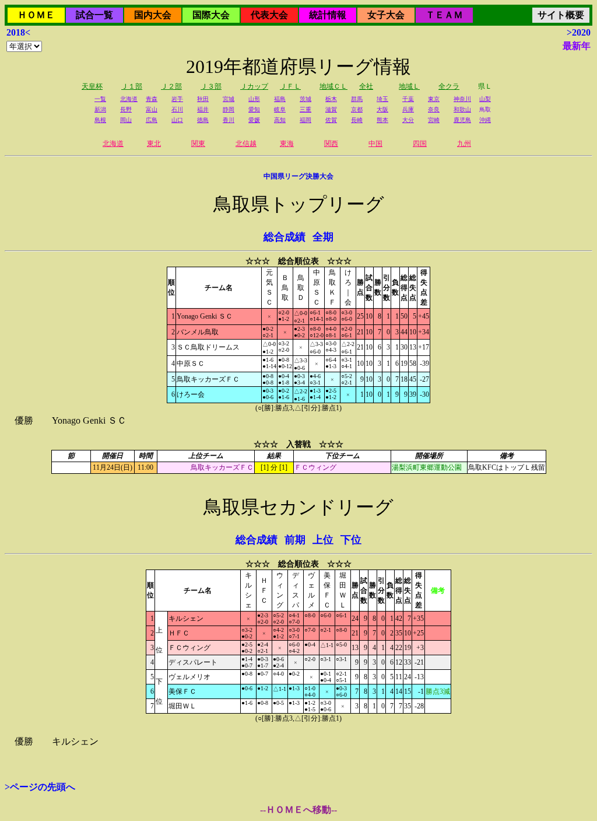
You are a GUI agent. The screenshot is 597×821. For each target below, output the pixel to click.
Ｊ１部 (131, 86)
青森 (151, 99)
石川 (177, 109)
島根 (100, 120)
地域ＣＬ (333, 86)
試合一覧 (94, 15)
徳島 (203, 120)
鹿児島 (462, 120)
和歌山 (462, 109)
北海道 (129, 99)
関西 (331, 143)
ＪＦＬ (290, 86)
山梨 (485, 99)
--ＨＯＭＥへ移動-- (298, 810)
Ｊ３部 (211, 86)
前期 (295, 540)
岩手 (177, 99)
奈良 (434, 109)
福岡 (305, 120)
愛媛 (254, 120)
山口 (177, 120)
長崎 (357, 120)
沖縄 (485, 120)
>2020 (579, 32)
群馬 (357, 99)
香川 (228, 120)
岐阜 (280, 109)
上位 (322, 540)
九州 (464, 143)
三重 (305, 109)
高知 (280, 120)
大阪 (382, 109)
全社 (366, 86)
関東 (198, 143)
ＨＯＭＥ (36, 15)
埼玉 (382, 99)
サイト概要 (561, 15)
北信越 (246, 143)
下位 (350, 540)
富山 (151, 109)
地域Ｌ (409, 86)
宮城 (228, 99)
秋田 (203, 99)
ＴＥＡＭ (444, 15)
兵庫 (408, 109)
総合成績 (284, 237)
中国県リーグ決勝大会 (298, 176)
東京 (434, 99)
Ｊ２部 (171, 86)
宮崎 (434, 120)
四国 (420, 143)
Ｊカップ (254, 86)
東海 (287, 143)
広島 (151, 120)
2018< (18, 32)
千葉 (408, 99)
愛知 (254, 109)
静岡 (228, 109)
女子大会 (386, 15)
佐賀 (331, 120)
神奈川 (462, 99)
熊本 (382, 120)
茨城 (305, 99)
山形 (254, 99)
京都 (357, 109)
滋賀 (331, 109)
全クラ (448, 86)
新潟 (100, 109)
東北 (154, 143)
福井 (203, 109)
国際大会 (211, 15)
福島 (280, 99)
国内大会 (152, 15)
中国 (375, 143)
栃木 (331, 99)
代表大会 (269, 15)
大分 (408, 120)
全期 (322, 237)
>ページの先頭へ (40, 787)
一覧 (100, 99)
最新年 (577, 46)
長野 (126, 109)
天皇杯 (92, 86)
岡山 (126, 120)
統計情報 (327, 15)
